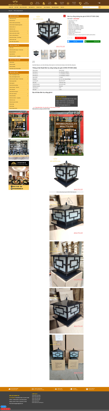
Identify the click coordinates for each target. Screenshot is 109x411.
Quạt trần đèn (47, 7)
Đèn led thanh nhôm (13, 108)
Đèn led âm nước (13, 18)
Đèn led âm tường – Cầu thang (15, 37)
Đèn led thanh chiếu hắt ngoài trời (16, 24)
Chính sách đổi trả (35, 401)
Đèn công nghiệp (55, 7)
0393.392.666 (96, 41)
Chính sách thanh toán (36, 396)
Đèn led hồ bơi (12, 20)
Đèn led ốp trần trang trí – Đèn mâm (16, 49)
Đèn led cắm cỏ (12, 26)
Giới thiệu (16, 7)
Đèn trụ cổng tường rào (18, 10)
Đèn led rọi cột (12, 29)
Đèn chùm (11, 47)
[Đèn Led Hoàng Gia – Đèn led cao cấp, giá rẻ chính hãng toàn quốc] (15, 3)
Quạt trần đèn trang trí (14, 91)
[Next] (64, 31)
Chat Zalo (75, 41)
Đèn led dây (12, 104)
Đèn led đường (12, 66)
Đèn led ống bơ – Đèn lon (14, 87)
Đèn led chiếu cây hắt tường (15, 22)
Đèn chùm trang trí (13, 93)
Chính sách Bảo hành (36, 399)
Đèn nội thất (39, 7)
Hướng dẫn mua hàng (36, 395)
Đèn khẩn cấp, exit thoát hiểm (15, 68)
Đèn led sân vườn (23, 7)
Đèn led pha (12, 62)
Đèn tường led (12, 89)
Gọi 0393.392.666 (5, 409)
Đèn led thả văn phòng (14, 85)
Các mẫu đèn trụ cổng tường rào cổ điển (51, 107)
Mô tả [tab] (33, 62)
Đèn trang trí (31, 7)
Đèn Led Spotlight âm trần (14, 74)
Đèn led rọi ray (12, 99)
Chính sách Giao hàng (36, 398)
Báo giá (62, 7)
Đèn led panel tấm (13, 81)
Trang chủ (11, 7)
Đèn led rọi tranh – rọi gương (15, 56)
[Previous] (34, 31)
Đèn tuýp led (12, 83)
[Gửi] (99, 7)
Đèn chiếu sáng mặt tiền (14, 41)
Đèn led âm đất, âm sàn (14, 31)
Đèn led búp (12, 106)
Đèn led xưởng (12, 64)
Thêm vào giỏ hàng (80, 38)
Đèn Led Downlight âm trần (15, 76)
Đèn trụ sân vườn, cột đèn (14, 33)
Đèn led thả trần (13, 51)
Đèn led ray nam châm (14, 102)
